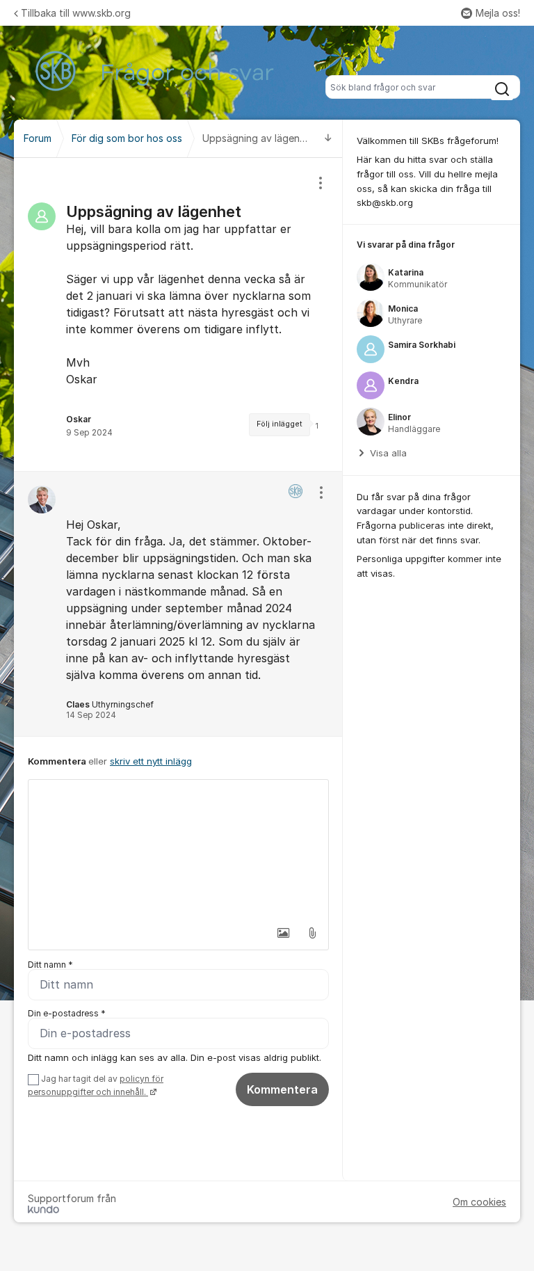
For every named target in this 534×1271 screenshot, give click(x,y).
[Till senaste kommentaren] (328, 138)
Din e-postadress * (67, 1013)
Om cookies (479, 1202)
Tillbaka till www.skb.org (76, 13)
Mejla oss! (498, 13)
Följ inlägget (279, 424)
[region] (178, 314)
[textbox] (178, 849)
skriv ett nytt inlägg (151, 761)
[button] (283, 933)
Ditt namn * (50, 964)
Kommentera (282, 1089)
